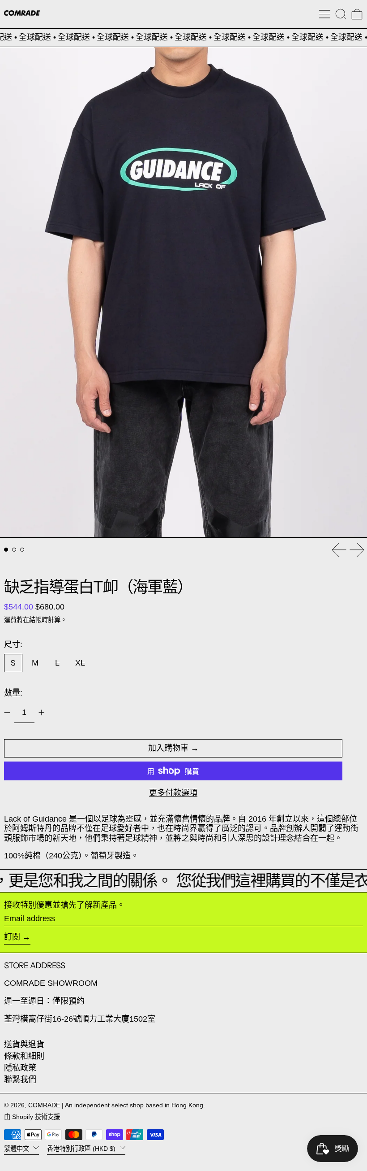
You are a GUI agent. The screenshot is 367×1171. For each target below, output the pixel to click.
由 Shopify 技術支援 (32, 1116)
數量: (13, 692)
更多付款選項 (173, 792)
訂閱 (12, 936)
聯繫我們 (20, 1079)
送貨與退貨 (24, 1044)
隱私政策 (20, 1067)
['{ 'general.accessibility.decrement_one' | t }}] (7, 712)
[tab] (6, 550)
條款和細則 (24, 1056)
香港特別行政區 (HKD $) (82, 1148)
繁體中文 (17, 1148)
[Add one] (41, 712)
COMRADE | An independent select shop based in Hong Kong (115, 1105)
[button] (341, 14)
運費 (10, 619)
